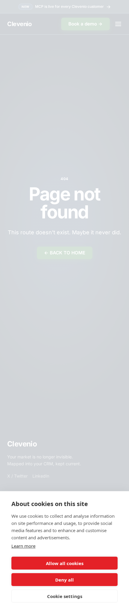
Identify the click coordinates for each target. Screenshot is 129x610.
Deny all (64, 580)
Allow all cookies (64, 563)
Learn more (23, 546)
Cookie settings (64, 596)
